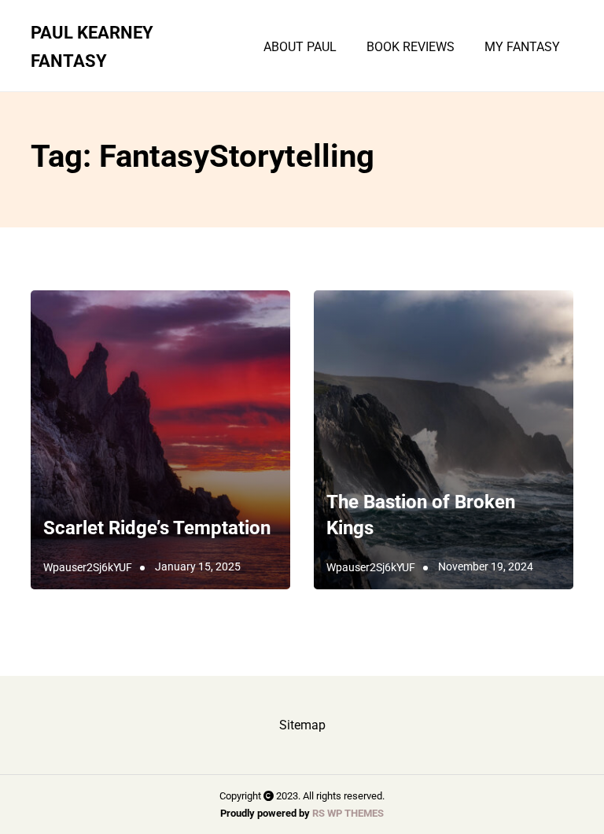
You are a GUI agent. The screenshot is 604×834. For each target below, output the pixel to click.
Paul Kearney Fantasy (92, 46)
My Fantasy (522, 47)
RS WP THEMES (348, 813)
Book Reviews (410, 47)
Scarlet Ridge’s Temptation (159, 528)
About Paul (300, 47)
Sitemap (302, 725)
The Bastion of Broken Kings (420, 515)
